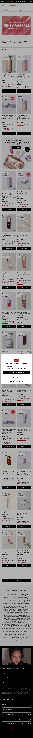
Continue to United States (16, 372)
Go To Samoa (16, 377)
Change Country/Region (16, 381)
